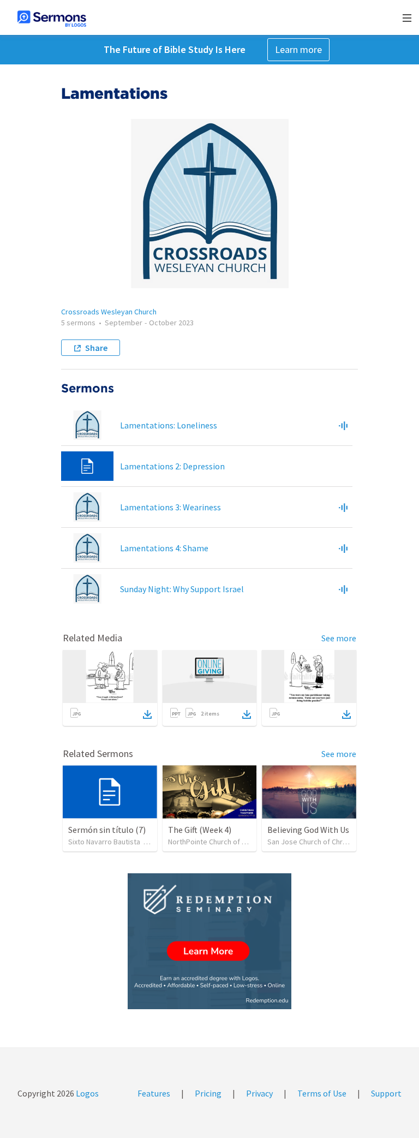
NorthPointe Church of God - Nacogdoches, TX (243, 842)
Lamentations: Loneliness (168, 425)
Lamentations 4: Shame (164, 548)
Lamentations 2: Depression (172, 466)
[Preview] (343, 425)
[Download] (147, 714)
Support (386, 1093)
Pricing (208, 1093)
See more (338, 638)
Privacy (259, 1093)
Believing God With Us (308, 829)
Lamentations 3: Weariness (170, 507)
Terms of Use (321, 1093)
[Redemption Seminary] (209, 941)
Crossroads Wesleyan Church (109, 312)
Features (153, 1093)
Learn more (298, 49)
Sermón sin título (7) (107, 829)
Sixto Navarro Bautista (104, 842)
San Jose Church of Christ (309, 842)
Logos (86, 1093)
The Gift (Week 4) (199, 829)
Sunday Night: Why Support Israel (182, 588)
